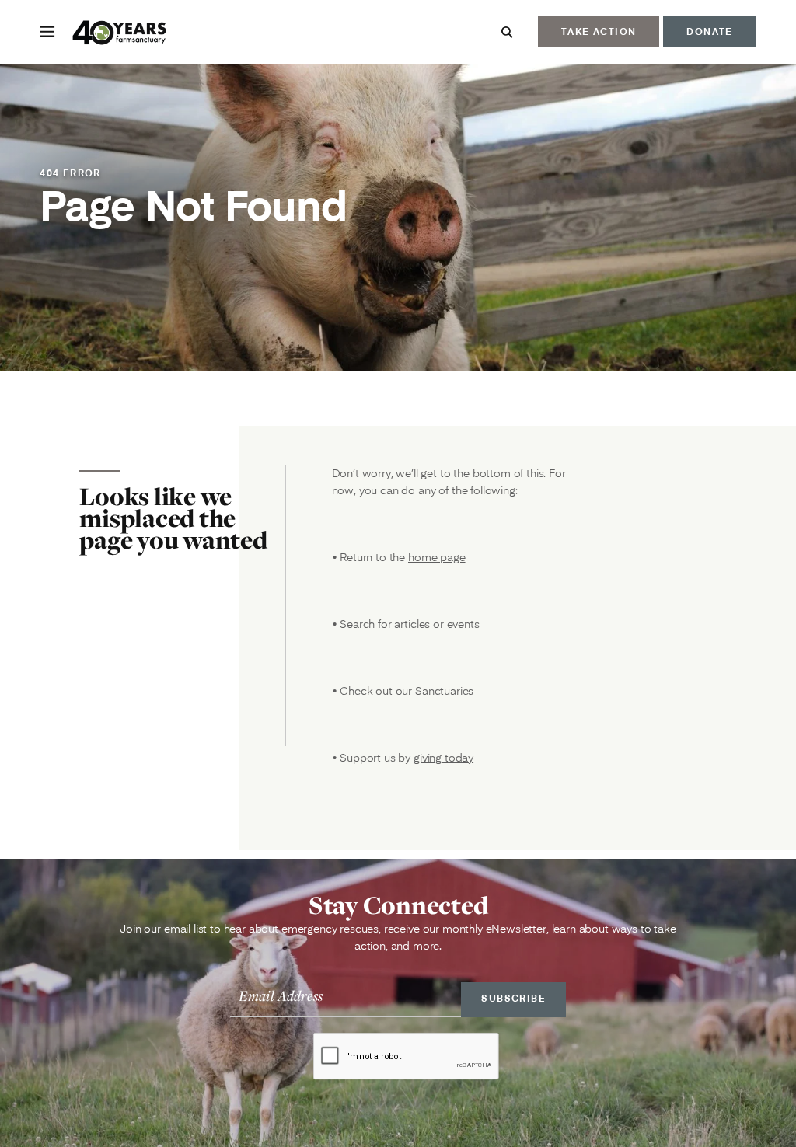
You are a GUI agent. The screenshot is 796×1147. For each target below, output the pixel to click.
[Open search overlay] (507, 31)
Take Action (598, 31)
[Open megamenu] (47, 31)
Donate (709, 31)
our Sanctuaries (435, 691)
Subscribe (513, 998)
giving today (443, 758)
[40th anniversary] (120, 34)
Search (357, 624)
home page (437, 557)
